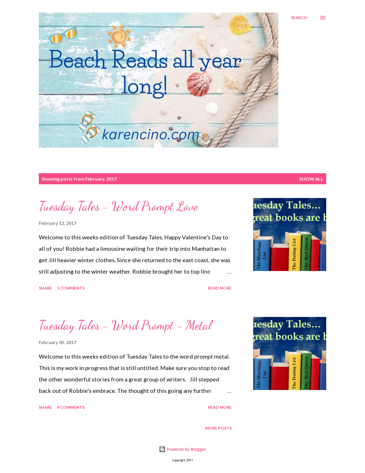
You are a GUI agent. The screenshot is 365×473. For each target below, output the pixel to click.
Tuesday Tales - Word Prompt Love (118, 206)
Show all (311, 178)
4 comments (70, 407)
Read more (220, 288)
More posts (218, 428)
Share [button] (45, 288)
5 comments (70, 288)
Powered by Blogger (186, 449)
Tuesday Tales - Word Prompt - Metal (125, 325)
